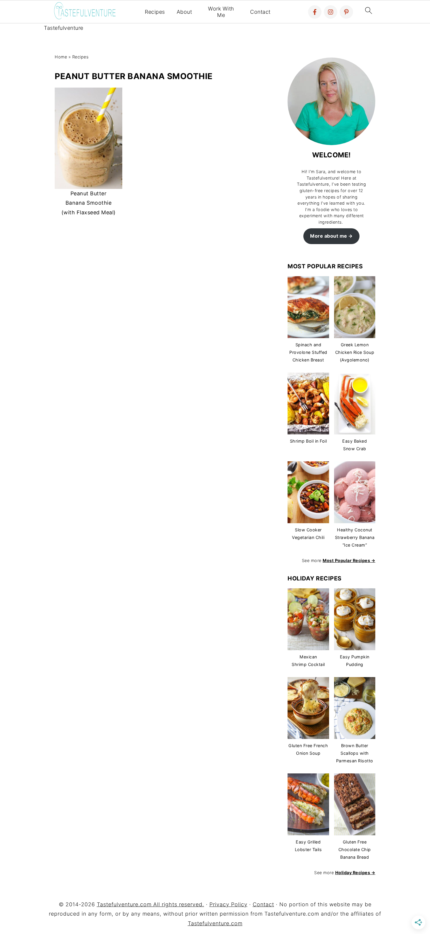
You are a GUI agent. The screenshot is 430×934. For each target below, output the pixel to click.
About (184, 12)
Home (61, 56)
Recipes (155, 12)
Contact (260, 12)
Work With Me (221, 12)
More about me (328, 236)
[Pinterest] (346, 12)
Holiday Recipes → (355, 872)
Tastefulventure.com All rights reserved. (150, 904)
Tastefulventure (63, 28)
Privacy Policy (228, 904)
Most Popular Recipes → (349, 560)
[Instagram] (330, 12)
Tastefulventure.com (215, 923)
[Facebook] (314, 12)
